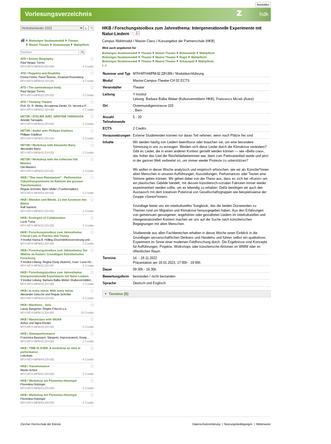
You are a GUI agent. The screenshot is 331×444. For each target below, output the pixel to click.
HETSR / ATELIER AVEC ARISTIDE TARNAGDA (52, 116)
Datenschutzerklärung (206, 424)
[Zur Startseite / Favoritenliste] (22, 40)
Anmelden (263, 4)
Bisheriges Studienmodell (46, 40)
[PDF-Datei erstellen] (138, 34)
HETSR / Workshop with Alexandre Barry (48, 145)
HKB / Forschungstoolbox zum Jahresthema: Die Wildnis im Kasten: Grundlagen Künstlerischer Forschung (53, 254)
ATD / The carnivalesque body (41, 87)
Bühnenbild (187, 53)
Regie (183, 57)
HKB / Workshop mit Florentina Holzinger (49, 380)
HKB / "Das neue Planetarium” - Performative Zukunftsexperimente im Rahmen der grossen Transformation (51, 181)
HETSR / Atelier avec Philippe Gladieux (47, 130)
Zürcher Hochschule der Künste (40, 424)
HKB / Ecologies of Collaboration (43, 217)
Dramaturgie (61, 44)
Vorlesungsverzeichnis (58, 13)
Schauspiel (186, 61)
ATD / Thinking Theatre (36, 101)
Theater (73, 40)
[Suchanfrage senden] (82, 52)
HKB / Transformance (35, 366)
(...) (104, 65)
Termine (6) (119, 294)
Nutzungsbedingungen (238, 424)
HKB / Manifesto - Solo (36, 304)
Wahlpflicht (81, 44)
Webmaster (263, 424)
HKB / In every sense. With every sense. (47, 290)
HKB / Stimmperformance (38, 333)
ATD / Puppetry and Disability (40, 73)
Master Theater (39, 44)
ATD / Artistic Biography (37, 58)
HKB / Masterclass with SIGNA (41, 319)
